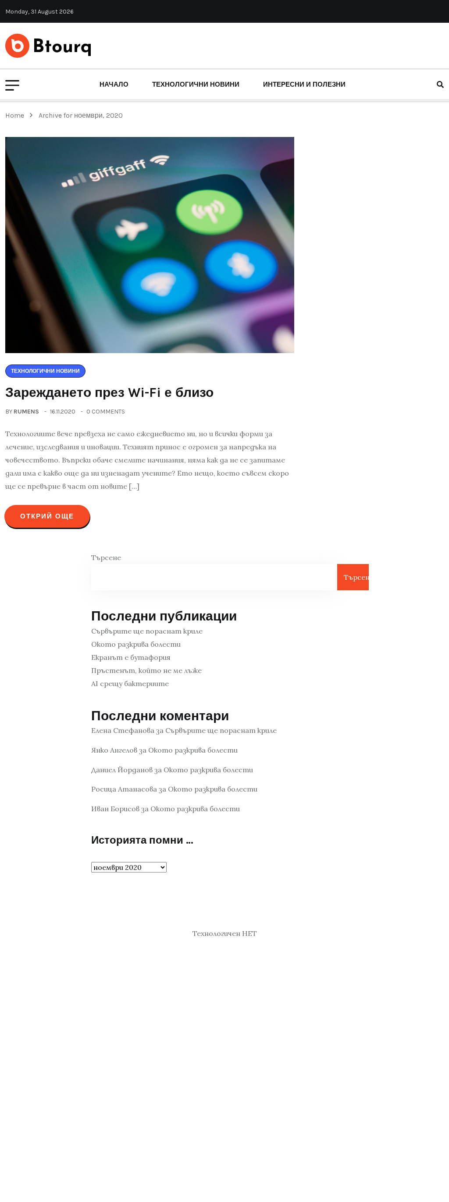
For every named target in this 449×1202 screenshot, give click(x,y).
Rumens (26, 411)
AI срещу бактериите (130, 683)
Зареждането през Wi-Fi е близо (109, 392)
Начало (114, 84)
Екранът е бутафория (131, 657)
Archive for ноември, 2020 (81, 115)
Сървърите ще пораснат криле (147, 631)
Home (16, 115)
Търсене (106, 557)
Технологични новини (195, 84)
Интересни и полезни (304, 84)
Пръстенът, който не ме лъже (146, 670)
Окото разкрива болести (136, 644)
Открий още (47, 516)
